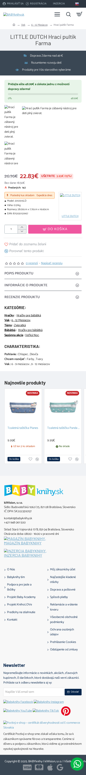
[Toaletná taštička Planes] (23, 407)
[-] (22, 231)
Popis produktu (18, 273)
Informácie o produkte (25, 285)
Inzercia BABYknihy (23, 555)
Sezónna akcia (13, 335)
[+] (22, 227)
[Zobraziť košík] (79, 14)
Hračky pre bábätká (29, 315)
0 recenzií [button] (32, 263)
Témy (8, 325)
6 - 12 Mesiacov (39, 25)
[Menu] (57, 14)
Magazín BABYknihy (22, 543)
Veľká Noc (32, 335)
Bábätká (9, 330)
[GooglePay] (60, 767)
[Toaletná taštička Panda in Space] (62, 407)
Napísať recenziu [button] (51, 263)
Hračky (9, 315)
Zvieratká (20, 325)
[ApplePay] (50, 767)
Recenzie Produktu (22, 297)
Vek (23, 25)
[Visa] (27, 767)
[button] (55, 229)
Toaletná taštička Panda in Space (63, 428)
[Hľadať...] (68, 14)
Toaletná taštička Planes (22, 428)
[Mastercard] (39, 767)
